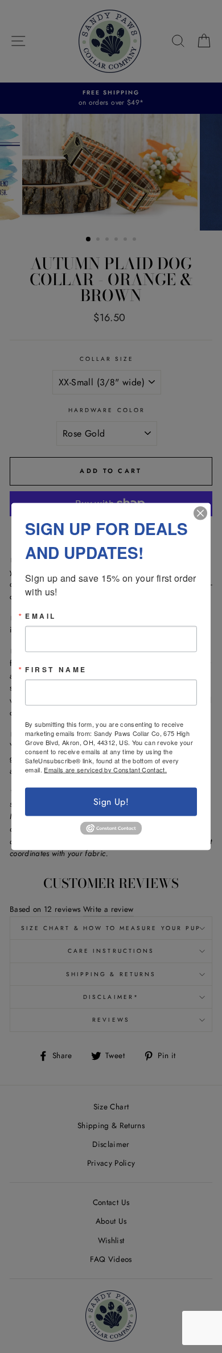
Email (40, 615)
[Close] (200, 513)
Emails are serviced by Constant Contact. (105, 769)
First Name (56, 668)
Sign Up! (111, 801)
